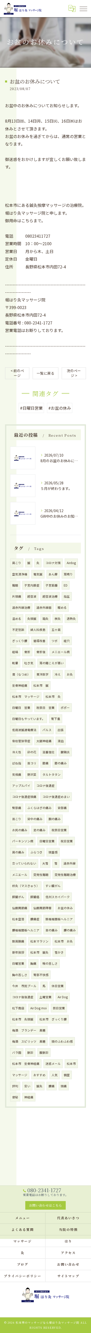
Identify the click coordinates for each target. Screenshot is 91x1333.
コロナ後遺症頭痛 (24, 797)
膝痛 (45, 763)
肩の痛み (18, 852)
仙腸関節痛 (19, 908)
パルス (47, 730)
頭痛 (64, 1086)
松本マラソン (39, 941)
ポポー (65, 708)
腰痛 (52, 1086)
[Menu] (83, 8)
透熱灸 (71, 619)
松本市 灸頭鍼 (22, 1019)
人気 (55, 1075)
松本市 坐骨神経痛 (25, 1064)
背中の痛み (34, 819)
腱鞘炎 (65, 752)
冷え (58, 674)
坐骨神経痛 (19, 685)
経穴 (67, 641)
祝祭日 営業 (45, 708)
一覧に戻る (45, 373)
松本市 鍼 (41, 685)
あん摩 (53, 574)
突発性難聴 (41, 875)
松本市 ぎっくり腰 (53, 1019)
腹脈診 (44, 1052)
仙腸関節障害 (42, 908)
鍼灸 (39, 1086)
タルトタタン (51, 774)
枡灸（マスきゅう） (25, 886)
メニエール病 (61, 652)
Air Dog (63, 997)
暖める (62, 607)
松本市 (71, 1064)
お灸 (70, 674)
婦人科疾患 (38, 630)
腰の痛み (70, 930)
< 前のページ (17, 373)
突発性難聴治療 (65, 875)
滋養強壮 (48, 752)
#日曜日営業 (31, 408)
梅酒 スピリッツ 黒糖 (29, 1041)
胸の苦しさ (19, 975)
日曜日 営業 (21, 708)
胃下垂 (55, 719)
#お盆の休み (59, 408)
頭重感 (53, 852)
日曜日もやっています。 (28, 719)
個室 (67, 1075)
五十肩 (56, 630)
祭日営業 (59, 1008)
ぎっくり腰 (19, 641)
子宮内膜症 (31, 585)
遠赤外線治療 (21, 607)
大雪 (45, 863)
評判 (15, 1086)
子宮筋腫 (52, 585)
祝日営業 (67, 841)
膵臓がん (18, 897)
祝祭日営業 (59, 830)
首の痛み (52, 930)
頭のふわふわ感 (62, 1041)
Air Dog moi (38, 1008)
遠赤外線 (69, 863)
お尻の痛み (19, 830)
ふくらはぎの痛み (39, 808)
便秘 (15, 1097)
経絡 (15, 652)
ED (65, 585)
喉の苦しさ (50, 963)
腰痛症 (34, 919)
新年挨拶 (18, 952)
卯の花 (31, 752)
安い (27, 1086)
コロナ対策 (53, 563)
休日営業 (58, 986)
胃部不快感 (41, 975)
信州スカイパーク (58, 897)
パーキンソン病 (22, 841)
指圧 (67, 596)
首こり (16, 819)
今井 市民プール (24, 986)
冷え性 (16, 752)
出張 (61, 730)
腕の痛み (55, 819)
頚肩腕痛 (18, 941)
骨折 (27, 652)
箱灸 (45, 619)
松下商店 (18, 1008)
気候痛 (16, 774)
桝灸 (58, 619)
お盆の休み (65, 908)
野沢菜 (31, 774)
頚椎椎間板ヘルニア (59, 919)
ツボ (55, 641)
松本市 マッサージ (25, 697)
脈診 (30, 1052)
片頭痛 (16, 596)
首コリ (31, 763)
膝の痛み (61, 763)
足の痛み (39, 830)
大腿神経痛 (44, 741)
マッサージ (19, 1075)
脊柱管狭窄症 (21, 741)
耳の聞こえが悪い (51, 663)
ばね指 (16, 763)
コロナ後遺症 (45, 786)
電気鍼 (37, 574)
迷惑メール (53, 1064)
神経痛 (28, 1097)
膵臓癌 (34, 897)
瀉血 (61, 741)
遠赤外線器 (44, 607)
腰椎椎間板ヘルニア (25, 930)
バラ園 (16, 1052)
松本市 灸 (53, 697)
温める (16, 619)
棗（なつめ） (21, 674)
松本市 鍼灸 (39, 952)
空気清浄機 (19, 574)
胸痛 (33, 963)
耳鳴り (68, 574)
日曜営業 (18, 963)
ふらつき (36, 852)
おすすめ (39, 1075)
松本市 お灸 (64, 941)
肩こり (16, 563)
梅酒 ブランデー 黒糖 (29, 1030)
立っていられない (24, 863)
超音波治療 (50, 596)
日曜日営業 (47, 841)
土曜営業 (45, 997)
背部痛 (62, 808)
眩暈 (15, 663)
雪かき (59, 952)
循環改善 (39, 641)
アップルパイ (21, 786)
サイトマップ (68, 1275)
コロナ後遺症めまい (56, 797)
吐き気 (28, 663)
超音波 (31, 596)
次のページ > (74, 373)
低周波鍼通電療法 (24, 730)
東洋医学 (42, 674)
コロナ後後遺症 (22, 997)
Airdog (71, 563)
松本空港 (18, 919)
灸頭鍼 (31, 619)
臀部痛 (16, 808)
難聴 (15, 585)
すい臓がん (53, 886)
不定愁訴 (18, 630)
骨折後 (41, 652)
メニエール (19, 875)
